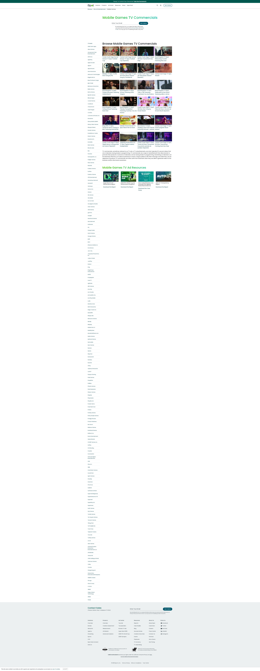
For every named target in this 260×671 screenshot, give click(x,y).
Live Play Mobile (91, 298)
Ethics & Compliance (136, 663)
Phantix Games (91, 386)
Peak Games (91, 377)
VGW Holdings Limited (93, 558)
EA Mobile (90, 142)
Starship (90, 479)
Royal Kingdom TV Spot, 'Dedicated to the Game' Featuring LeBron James (162, 92)
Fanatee (90, 153)
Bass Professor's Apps (93, 80)
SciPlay (89, 445)
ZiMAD (89, 596)
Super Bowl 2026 (123, 631)
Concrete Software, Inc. (94, 115)
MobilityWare (91, 330)
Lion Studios (91, 292)
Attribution (106, 631)
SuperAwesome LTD (93, 496)
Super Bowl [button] (130, 5)
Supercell (90, 499)
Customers (152, 626)
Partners (151, 636)
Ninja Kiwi (90, 354)
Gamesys (90, 186)
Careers (151, 628)
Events (136, 636)
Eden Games (91, 145)
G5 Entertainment (92, 177)
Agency (90, 631)
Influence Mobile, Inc (93, 245)
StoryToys (90, 484)
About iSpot (152, 623)
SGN (89, 461)
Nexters (90, 348)
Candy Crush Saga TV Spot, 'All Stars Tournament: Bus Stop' (146, 58)
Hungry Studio (91, 230)
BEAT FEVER (90, 83)
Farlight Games (91, 159)
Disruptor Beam (92, 127)
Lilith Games (91, 286)
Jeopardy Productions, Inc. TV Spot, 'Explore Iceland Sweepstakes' (127, 144)
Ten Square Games (93, 517)
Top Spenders (122, 626)
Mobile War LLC (91, 327)
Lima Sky (90, 289)
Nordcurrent (91, 357)
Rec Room (90, 424)
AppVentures (91, 68)
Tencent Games (92, 520)
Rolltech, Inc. (91, 433)
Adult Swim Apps (92, 46)
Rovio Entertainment (93, 436)
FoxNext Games (92, 168)
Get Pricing (152, 642)
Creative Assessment (108, 626)
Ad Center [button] (111, 5)
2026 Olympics (122, 636)
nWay (89, 365)
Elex (89, 151)
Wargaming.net (92, 570)
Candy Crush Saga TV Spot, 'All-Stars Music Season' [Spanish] (146, 75)
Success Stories (138, 631)
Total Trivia (90, 529)
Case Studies (137, 626)
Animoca (90, 56)
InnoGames (91, 248)
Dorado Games (91, 130)
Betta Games (91, 92)
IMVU (89, 242)
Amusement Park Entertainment (92, 53)
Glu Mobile (90, 198)
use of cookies (56, 669)
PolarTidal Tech (91, 407)
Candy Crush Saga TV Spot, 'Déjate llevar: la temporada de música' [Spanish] (110, 144)
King (89, 267)
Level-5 (89, 280)
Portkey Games (92, 412)
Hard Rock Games (92, 218)
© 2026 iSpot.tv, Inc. (116, 663)
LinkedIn (164, 631)
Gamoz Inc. (90, 189)
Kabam (89, 264)
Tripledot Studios (92, 532)
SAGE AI (90, 645)
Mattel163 (90, 312)
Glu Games (90, 195)
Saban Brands (91, 439)
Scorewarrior (91, 454)
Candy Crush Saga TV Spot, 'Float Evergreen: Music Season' (163, 127)
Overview (90, 623)
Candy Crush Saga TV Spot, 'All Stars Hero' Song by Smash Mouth (146, 109)
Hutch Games (91, 233)
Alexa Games (91, 49)
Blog (135, 628)
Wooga (89, 580)
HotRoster (90, 224)
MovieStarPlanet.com (93, 333)
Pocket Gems (91, 404)
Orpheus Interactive (93, 368)
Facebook (165, 623)
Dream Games (91, 136)
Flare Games (91, 162)
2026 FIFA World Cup (124, 634)
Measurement (106, 628)
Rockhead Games (92, 430)
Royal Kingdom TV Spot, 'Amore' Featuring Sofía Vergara (127, 92)
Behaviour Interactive (93, 86)
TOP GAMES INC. (92, 526)
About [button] (123, 5)
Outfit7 (89, 371)
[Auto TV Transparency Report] (163, 176)
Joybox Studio (91, 258)
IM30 (89, 239)
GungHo (90, 215)
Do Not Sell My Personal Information (129, 656)
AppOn (89, 65)
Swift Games (91, 508)
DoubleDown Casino (93, 133)
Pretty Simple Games (93, 415)
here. (151, 654)
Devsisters (90, 118)
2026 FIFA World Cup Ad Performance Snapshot (128, 183)
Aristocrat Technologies (94, 74)
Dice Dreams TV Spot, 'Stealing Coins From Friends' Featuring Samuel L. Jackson (146, 127)
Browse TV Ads (122, 628)
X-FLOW (90, 586)
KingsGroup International (91, 270)
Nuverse (90, 362)
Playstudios (91, 398)
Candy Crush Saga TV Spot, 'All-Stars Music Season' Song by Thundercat (128, 75)
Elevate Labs (91, 148)
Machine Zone (91, 304)
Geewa (89, 192)
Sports (89, 636)
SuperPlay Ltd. (91, 502)
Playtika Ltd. (91, 401)
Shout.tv (90, 464)
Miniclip (89, 321)
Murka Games (91, 336)
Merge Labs (91, 315)
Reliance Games (92, 427)
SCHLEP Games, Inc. (92, 442)
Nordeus (90, 359)
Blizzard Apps (91, 98)
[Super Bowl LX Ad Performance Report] (111, 176)
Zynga (89, 599)
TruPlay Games (91, 537)
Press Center (152, 631)
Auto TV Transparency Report (162, 183)
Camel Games (91, 101)
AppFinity (90, 59)
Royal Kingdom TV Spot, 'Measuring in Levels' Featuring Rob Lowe (162, 58)
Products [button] (104, 5)
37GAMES (90, 43)
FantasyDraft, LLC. (92, 156)
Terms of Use (141, 613)
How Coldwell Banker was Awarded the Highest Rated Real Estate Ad (145, 184)
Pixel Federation (92, 389)
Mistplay (90, 324)
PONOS (89, 409)
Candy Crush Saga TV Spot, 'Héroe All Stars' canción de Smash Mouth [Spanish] (163, 109)
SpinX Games (91, 476)
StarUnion (90, 482)
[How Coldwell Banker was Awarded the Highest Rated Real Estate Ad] (146, 176)
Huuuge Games (92, 236)
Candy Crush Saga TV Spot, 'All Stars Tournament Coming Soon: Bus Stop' (163, 144)
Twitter (164, 626)
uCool (89, 540)
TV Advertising (138, 645)
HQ (88, 227)
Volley (89, 564)
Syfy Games (91, 511)
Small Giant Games (93, 470)
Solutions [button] (97, 5)
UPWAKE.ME (90, 552)
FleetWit (90, 165)
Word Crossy (91, 583)
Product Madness (92, 421)
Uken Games (91, 543)
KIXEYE (89, 274)
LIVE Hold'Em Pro (92, 295)
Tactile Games (91, 514)
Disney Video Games (93, 124)
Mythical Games (92, 339)
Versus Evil (90, 555)
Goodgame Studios (93, 204)
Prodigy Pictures (92, 418)
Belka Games (91, 89)
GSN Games (91, 209)
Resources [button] (118, 5)
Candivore (90, 104)
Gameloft (90, 183)
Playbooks (136, 639)
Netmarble (90, 342)
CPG (89, 639)
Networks (90, 628)
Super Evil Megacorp (93, 493)
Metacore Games (92, 318)
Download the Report (109, 187)
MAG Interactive (92, 307)
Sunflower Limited (92, 490)
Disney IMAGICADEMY (93, 121)
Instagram (165, 634)
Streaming (90, 634)
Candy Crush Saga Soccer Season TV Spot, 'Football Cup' (110, 58)
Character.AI (91, 106)
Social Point (91, 473)
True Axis (90, 535)
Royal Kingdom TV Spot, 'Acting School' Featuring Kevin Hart (109, 109)
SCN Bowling (91, 448)
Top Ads (121, 623)
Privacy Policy (135, 28)
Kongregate (91, 277)
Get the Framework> (140, 1)
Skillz (89, 467)
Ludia (89, 301)
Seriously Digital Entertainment (92, 457)
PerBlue (89, 383)
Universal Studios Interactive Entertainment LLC (92, 548)
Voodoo (90, 567)
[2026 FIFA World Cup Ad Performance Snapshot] (128, 176)
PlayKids (90, 395)
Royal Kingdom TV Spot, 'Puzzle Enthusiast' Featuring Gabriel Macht (110, 92)
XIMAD (89, 589)
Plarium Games (91, 392)
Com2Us (90, 112)
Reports (136, 623)
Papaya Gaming (92, 374)
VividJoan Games (92, 561)
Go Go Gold (91, 201)
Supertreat (90, 505)
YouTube (164, 628)
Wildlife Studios (91, 577)
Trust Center (146, 663)
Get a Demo (152, 639)
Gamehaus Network (93, 180)
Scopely (90, 451)
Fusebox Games (92, 174)
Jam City (90, 251)
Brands (89, 626)
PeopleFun (90, 380)
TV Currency (137, 642)
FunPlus (89, 171)
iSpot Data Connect (93, 642)
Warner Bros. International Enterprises (94, 573)
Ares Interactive (92, 71)
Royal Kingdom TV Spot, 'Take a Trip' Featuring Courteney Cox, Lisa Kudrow (146, 92)
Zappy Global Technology (91, 593)
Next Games (91, 345)
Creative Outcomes (139, 634)
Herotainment (91, 221)
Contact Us (152, 634)
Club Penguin (91, 109)
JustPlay (90, 261)
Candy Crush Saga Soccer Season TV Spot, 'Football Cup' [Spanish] (128, 58)
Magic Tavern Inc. (92, 309)
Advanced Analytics (108, 634)
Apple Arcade (91, 62)
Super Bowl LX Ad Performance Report (109, 183)
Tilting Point (91, 523)
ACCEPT (65, 669)
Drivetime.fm (91, 139)
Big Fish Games (91, 95)
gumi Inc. (90, 212)
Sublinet (90, 487)
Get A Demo (168, 5)
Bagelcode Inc (91, 77)
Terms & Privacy (126, 663)
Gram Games (91, 206)
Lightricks (90, 283)
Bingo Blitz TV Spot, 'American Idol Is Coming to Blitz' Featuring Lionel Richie (110, 127)
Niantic (89, 351)
